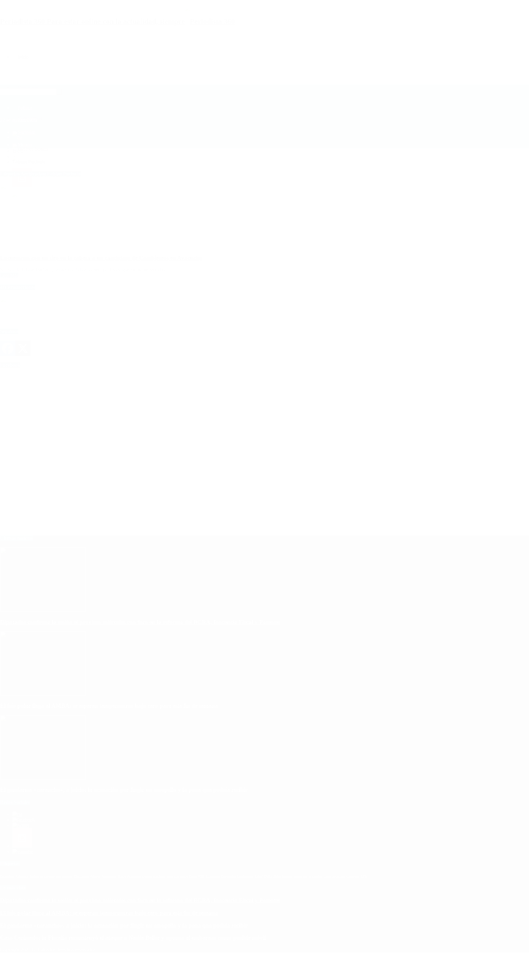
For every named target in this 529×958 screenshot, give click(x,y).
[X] (23, 348)
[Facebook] (7, 348)
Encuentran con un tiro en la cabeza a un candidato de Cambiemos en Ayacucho (101, 258)
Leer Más (9, 275)
